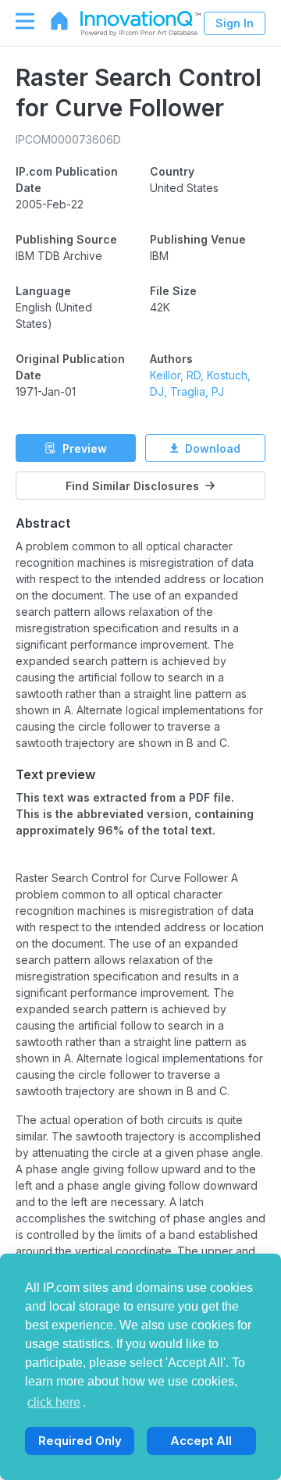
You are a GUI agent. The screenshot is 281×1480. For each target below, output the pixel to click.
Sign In (234, 23)
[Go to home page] (51, 21)
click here (53, 1402)
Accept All (201, 1440)
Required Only (80, 1440)
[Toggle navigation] (17, 21)
